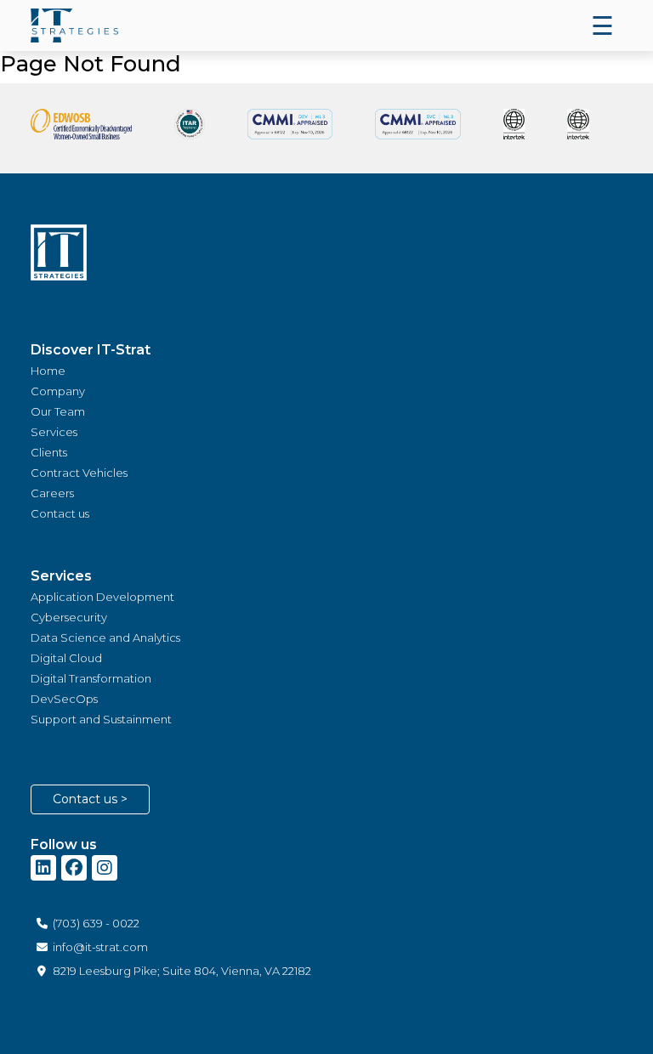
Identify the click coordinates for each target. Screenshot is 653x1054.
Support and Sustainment (101, 719)
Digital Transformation (91, 678)
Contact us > (90, 799)
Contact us (60, 513)
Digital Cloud (66, 658)
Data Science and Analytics (105, 637)
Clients (49, 452)
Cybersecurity (69, 617)
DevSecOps (64, 699)
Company (58, 391)
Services (54, 432)
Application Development (102, 597)
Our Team (58, 411)
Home (48, 370)
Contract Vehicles (79, 472)
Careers (52, 493)
